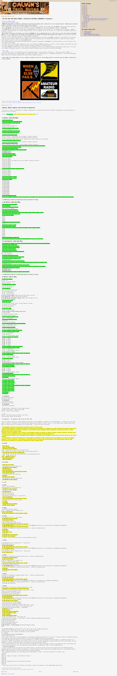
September (86, 15)
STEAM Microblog (88, 31)
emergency (19, 102)
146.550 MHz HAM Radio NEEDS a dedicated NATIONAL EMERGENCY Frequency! (27, 18)
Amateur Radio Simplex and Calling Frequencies (18, 107)
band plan (16, 669)
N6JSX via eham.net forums (12, 22)
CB (16, 102)
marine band (28, 102)
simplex (28, 669)
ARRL (7, 50)
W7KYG (32, 669)
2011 (84, 25)
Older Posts (75, 671)
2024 (84, 5)
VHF (31, 102)
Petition (13, 52)
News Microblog (87, 33)
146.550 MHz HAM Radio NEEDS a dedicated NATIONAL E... (97, 18)
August (86, 16)
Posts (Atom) (11, 673)
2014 (84, 22)
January (86, 21)
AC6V (37, 114)
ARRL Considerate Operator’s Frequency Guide (31, 427)
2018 (84, 10)
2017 (84, 11)
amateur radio (12, 102)
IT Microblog (87, 32)
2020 (84, 8)
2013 (84, 23)
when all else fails (37, 102)
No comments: (18, 101)
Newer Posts (4, 671)
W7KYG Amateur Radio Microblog (91, 34)
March (85, 17)
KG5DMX (23, 102)
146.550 (7, 102)
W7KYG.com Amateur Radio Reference (92, 35)
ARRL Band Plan (10, 114)
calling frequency (22, 669)
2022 (84, 7)
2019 (84, 9)
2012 (84, 24)
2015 (84, 14)
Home (40, 671)
